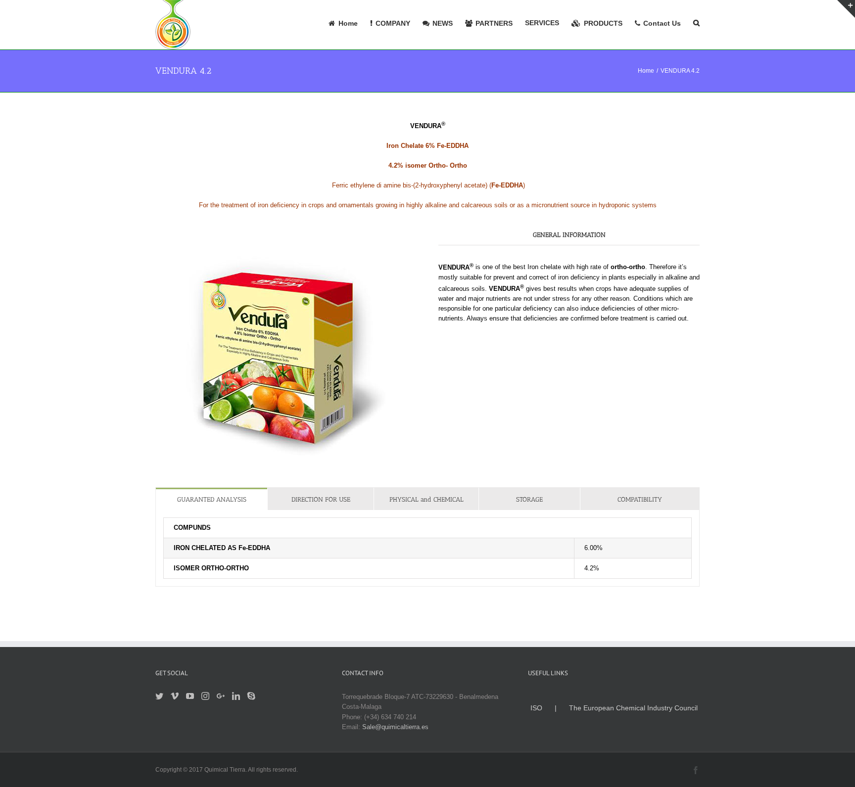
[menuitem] (349, 22)
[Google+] (221, 696)
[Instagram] (205, 696)
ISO (536, 708)
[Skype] (251, 696)
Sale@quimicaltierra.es (395, 727)
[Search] (696, 22)
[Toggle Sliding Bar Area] (846, 9)
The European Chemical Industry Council (633, 708)
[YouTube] (190, 696)
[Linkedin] (236, 696)
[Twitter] (159, 696)
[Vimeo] (175, 696)
